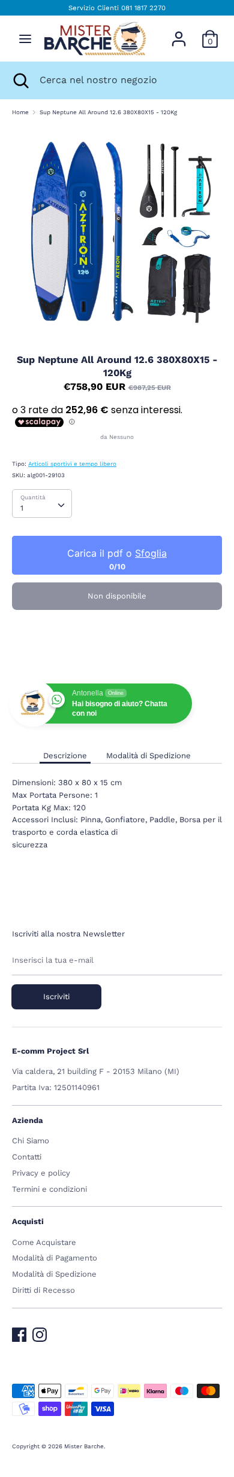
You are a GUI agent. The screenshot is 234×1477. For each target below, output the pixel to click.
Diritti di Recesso (43, 1290)
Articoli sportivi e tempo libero (72, 463)
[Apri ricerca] (20, 80)
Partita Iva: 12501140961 (56, 1087)
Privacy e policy (41, 1172)
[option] (117, 230)
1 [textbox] (21, 507)
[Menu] (25, 38)
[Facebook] (19, 1332)
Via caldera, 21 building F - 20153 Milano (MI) (95, 1071)
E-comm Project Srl (50, 1050)
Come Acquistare (44, 1242)
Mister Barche (84, 1446)
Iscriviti (56, 996)
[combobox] (42, 503)
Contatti (26, 1156)
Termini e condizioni (49, 1189)
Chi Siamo (30, 1140)
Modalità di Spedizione (148, 755)
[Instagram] (39, 1332)
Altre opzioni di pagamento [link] (117, 659)
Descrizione (65, 755)
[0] (210, 32)
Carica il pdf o (117, 553)
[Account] (179, 32)
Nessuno (121, 437)
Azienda (27, 1120)
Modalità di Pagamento (54, 1257)
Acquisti (28, 1221)
